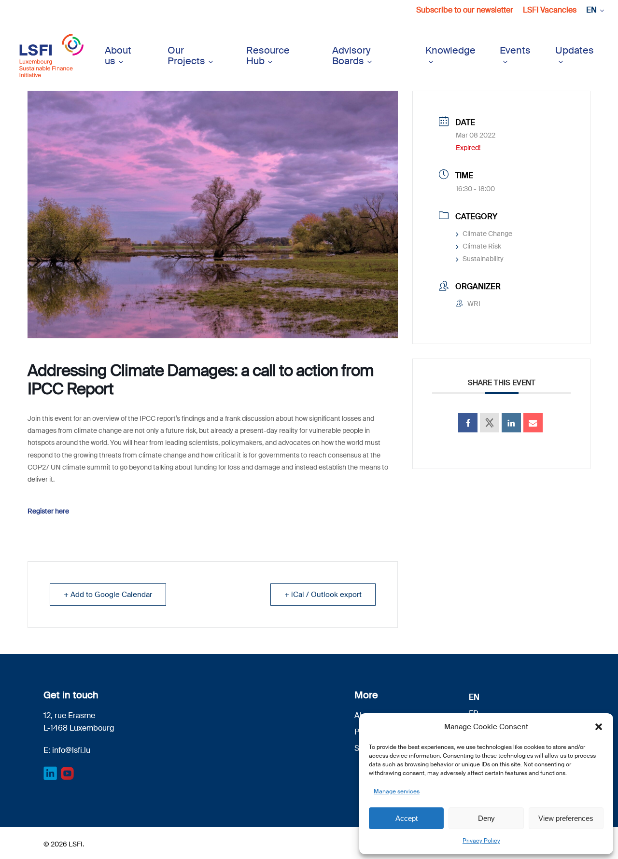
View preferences (565, 818)
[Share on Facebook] (468, 422)
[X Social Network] (489, 422)
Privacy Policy (481, 841)
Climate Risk (482, 246)
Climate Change (487, 233)
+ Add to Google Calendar (108, 594)
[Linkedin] (511, 422)
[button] (599, 727)
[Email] (533, 422)
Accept (406, 818)
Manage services (397, 791)
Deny (486, 818)
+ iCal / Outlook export (323, 594)
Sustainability (483, 258)
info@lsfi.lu (71, 750)
